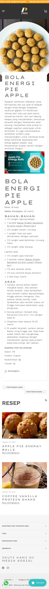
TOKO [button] (4, 533)
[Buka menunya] (6, 11)
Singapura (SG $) (25, 580)
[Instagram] (8, 568)
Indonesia (8, 580)
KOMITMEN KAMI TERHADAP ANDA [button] (15, 526)
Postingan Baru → (35, 392)
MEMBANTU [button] (6, 548)
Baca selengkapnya (10, 453)
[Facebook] (3, 568)
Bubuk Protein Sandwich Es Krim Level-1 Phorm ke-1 (24, 262)
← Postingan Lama (14, 387)
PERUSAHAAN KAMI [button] (9, 541)
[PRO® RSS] (46, 400)
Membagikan (13, 371)
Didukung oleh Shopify (22, 585)
